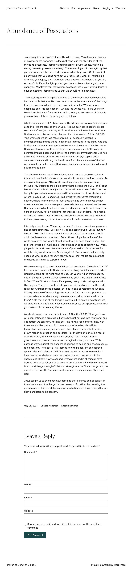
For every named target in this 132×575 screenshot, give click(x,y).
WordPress (119, 564)
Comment (30, 452)
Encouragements (80, 8)
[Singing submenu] (111, 8)
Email (28, 497)
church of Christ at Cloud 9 (21, 8)
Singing (106, 8)
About (63, 8)
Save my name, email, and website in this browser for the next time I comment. (64, 526)
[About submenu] (67, 8)
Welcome (120, 8)
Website (28, 510)
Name (28, 484)
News (96, 8)
